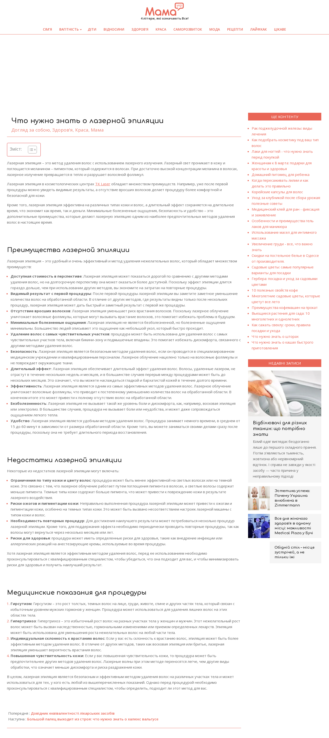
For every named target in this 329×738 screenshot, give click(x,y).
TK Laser (102, 183)
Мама (97, 130)
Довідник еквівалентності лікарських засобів (73, 713)
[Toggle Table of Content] (30, 150)
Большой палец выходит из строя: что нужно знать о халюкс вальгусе (92, 719)
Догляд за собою (30, 130)
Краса (81, 130)
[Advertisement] (164, 70)
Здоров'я (62, 130)
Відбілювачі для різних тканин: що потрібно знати (280, 428)
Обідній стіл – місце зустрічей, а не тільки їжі (295, 552)
